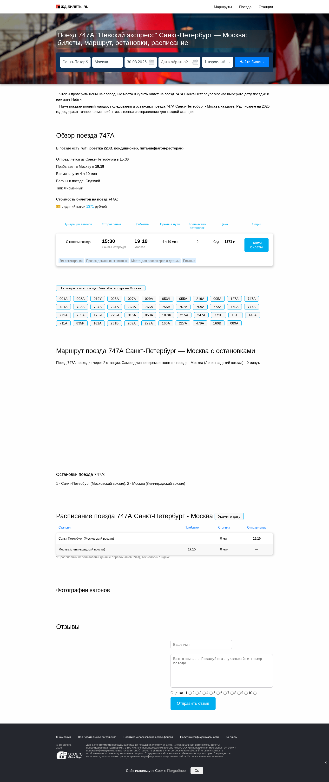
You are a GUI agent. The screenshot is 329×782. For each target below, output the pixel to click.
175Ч (98, 315)
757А (98, 307)
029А (149, 299)
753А (81, 307)
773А (217, 307)
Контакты (231, 737)
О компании (63, 737)
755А (166, 307)
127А (234, 299)
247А (201, 315)
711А (63, 323)
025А (115, 299)
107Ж (166, 315)
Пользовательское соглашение (97, 737)
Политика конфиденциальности (199, 737)
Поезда (245, 7)
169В (217, 323)
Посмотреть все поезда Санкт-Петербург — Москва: (100, 288)
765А (149, 307)
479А (200, 323)
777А (252, 307)
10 (250, 693)
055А (183, 299)
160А (166, 323)
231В (114, 323)
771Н (218, 315)
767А (183, 307)
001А (63, 299)
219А (200, 299)
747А (252, 299)
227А (183, 323)
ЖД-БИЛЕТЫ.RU (74, 7)
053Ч (166, 299)
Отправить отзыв (193, 703)
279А (149, 323)
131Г (235, 315)
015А (132, 315)
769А (200, 307)
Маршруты (223, 7)
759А (81, 315)
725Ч (115, 315)
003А (81, 299)
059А (149, 315)
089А (234, 323)
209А (132, 323)
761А (115, 307)
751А (63, 307)
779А (63, 315)
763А (132, 307)
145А (253, 315)
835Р (80, 323)
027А (132, 299)
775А (234, 307)
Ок (197, 770)
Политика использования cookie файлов (148, 737)
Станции (266, 7)
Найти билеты (251, 62)
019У (98, 299)
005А (217, 299)
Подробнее (176, 771)
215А (184, 315)
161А (97, 323)
